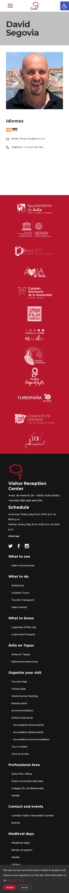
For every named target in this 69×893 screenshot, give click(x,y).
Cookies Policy (15, 880)
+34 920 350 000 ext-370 (25, 500)
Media (15, 795)
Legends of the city (23, 627)
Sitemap (13, 536)
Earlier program (21, 850)
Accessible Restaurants (28, 732)
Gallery (16, 864)
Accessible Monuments (28, 724)
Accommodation (22, 710)
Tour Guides (19, 746)
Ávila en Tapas (20, 654)
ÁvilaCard (17, 585)
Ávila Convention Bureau (27, 781)
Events (15, 822)
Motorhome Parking (24, 696)
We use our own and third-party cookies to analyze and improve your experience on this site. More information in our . (34, 875)
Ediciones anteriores (24, 661)
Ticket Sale (18, 688)
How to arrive (20, 753)
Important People (23, 634)
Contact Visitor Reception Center (32, 815)
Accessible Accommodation (31, 739)
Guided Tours (20, 592)
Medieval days (20, 842)
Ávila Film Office (21, 773)
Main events (19, 607)
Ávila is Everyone (22, 717)
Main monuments (22, 565)
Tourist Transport (22, 599)
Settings (24, 887)
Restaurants (19, 703)
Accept (10, 887)
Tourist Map (19, 681)
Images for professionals (27, 788)
